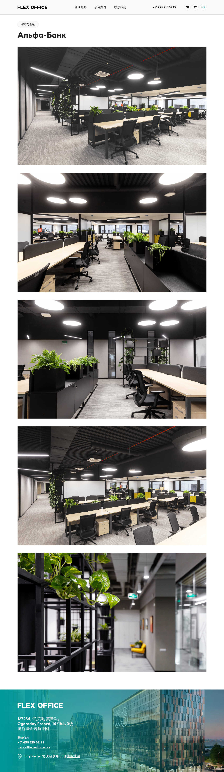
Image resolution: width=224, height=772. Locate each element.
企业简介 (81, 7)
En (187, 7)
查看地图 (73, 756)
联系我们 (120, 7)
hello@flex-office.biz (34, 747)
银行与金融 (28, 24)
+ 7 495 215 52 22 (164, 7)
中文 (203, 7)
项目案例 (100, 7)
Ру (195, 7)
